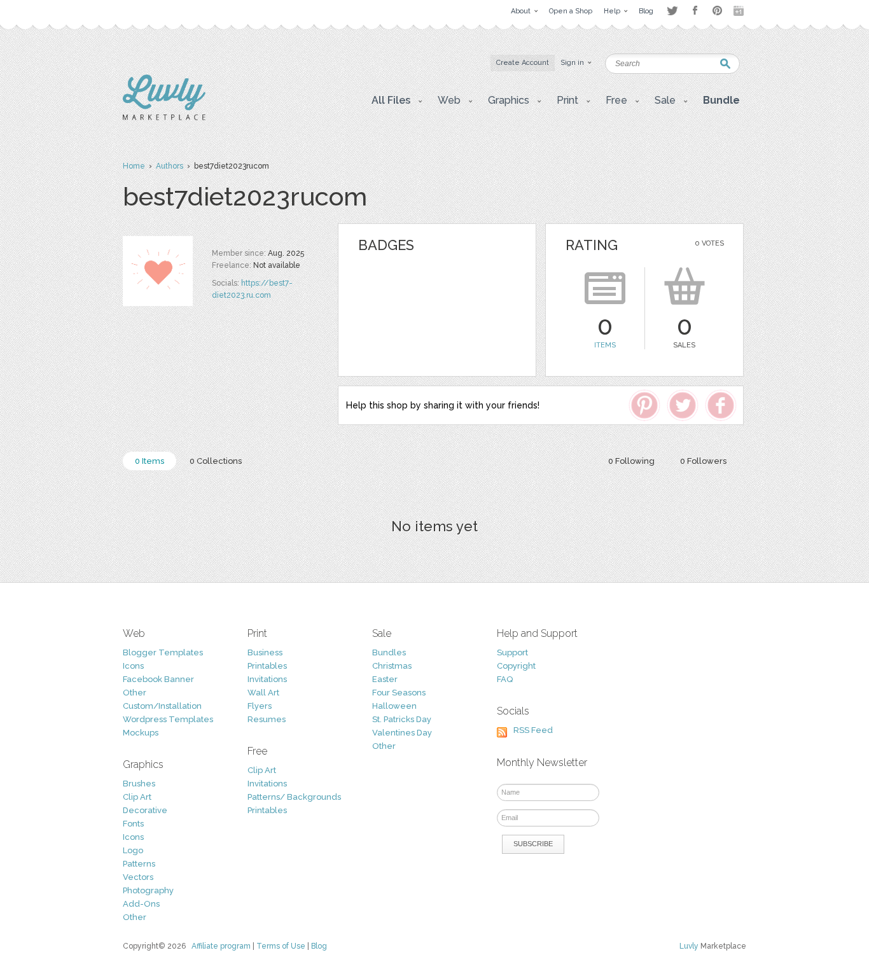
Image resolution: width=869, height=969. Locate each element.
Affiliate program (221, 946)
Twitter (672, 10)
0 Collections (216, 461)
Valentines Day (402, 732)
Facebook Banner (158, 679)
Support (512, 652)
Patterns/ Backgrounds (294, 797)
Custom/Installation (162, 706)
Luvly (689, 946)
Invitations (267, 679)
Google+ (739, 11)
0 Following (631, 461)
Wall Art (263, 692)
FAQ (505, 679)
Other (134, 692)
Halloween (394, 706)
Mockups (140, 732)
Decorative (145, 810)
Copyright (516, 666)
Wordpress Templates (168, 719)
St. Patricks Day (401, 719)
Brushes (139, 783)
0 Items (149, 461)
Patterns (139, 863)
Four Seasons (399, 692)
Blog (319, 946)
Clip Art (137, 797)
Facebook (694, 11)
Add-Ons (141, 904)
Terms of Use (280, 946)
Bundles (389, 652)
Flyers (259, 706)
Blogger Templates (163, 652)
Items (605, 345)
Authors (169, 166)
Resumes (266, 719)
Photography (148, 890)
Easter (385, 679)
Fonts (133, 823)
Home (134, 166)
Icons (133, 666)
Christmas (392, 666)
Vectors (138, 877)
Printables (267, 666)
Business (264, 652)
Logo (133, 850)
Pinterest (717, 10)
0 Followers (703, 461)
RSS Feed (533, 730)
